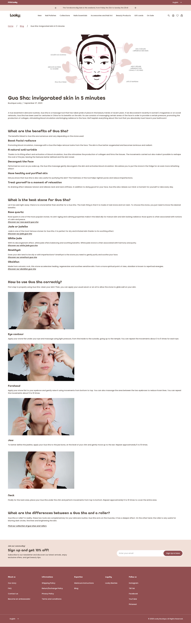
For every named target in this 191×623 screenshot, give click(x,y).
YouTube (133, 599)
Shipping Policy (48, 583)
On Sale (150, 15)
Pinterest (133, 604)
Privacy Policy (48, 593)
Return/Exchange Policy (52, 588)
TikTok (132, 588)
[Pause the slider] (138, 8)
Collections (65, 15)
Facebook (133, 593)
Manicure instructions (84, 583)
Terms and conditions (51, 599)
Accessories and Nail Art (102, 15)
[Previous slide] (55, 8)
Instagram (133, 583)
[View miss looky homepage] (12, 2)
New (40, 15)
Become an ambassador (19, 599)
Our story (12, 583)
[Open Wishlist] (177, 15)
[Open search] (168, 15)
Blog (22, 26)
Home (10, 26)
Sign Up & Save (173, 553)
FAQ (9, 588)
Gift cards (138, 15)
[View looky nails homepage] (16, 15)
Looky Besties (111, 583)
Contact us (13, 593)
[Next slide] (135, 8)
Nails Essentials (80, 15)
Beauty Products (123, 15)
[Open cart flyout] (181, 15)
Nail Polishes (50, 15)
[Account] (173, 15)
